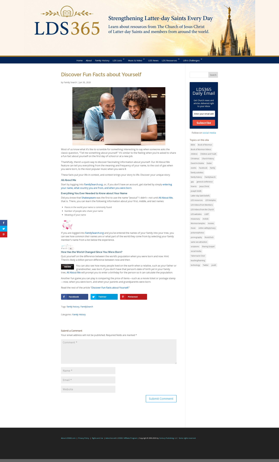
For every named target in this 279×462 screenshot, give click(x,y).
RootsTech (209, 237)
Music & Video (135, 60)
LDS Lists (117, 60)
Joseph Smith (196, 191)
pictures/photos (197, 232)
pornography (196, 237)
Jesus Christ (204, 186)
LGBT (206, 214)
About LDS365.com (68, 438)
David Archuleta (197, 163)
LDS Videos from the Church (202, 209)
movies (211, 223)
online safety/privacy (206, 228)
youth (213, 265)
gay (192, 181)
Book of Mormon (205, 145)
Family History (102, 60)
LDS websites (196, 214)
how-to (194, 186)
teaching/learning (198, 260)
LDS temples (210, 200)
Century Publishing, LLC (168, 438)
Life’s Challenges (191, 60)
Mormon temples (198, 223)
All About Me (166, 197)
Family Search (70, 82)
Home (79, 60)
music (193, 228)
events (193, 168)
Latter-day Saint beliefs (200, 195)
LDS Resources (169, 60)
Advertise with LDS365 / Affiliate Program (121, 438)
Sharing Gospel (208, 246)
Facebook (203, 168)
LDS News (153, 60)
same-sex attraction (199, 242)
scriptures (195, 246)
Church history (208, 158)
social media (209, 132)
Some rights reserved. (187, 438)
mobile (206, 219)
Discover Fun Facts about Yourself (109, 287)
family (212, 168)
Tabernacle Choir (198, 256)
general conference (205, 181)
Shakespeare (89, 197)
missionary (195, 219)
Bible (193, 145)
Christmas (195, 158)
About (89, 60)
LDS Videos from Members (202, 205)
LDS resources (197, 200)
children (194, 154)
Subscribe (204, 123)
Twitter (206, 265)
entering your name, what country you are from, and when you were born (116, 186)
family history (73, 306)
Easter (209, 163)
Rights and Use (97, 438)
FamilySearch (87, 306)
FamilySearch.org (93, 184)
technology (195, 265)
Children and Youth (208, 154)
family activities (197, 172)
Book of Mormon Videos (201, 149)
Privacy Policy (83, 438)
